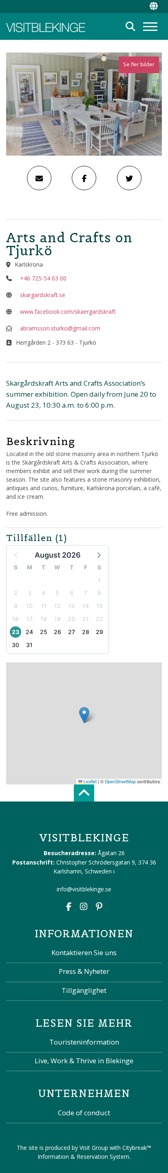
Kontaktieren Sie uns (84, 952)
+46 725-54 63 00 (43, 278)
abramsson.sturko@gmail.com (60, 328)
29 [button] (99, 631)
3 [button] (29, 592)
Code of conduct (84, 1112)
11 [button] (43, 605)
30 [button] (15, 644)
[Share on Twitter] (129, 178)
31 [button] (29, 644)
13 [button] (71, 605)
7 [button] (85, 592)
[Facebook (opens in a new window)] (68, 907)
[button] (98, 555)
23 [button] (15, 631)
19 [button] (57, 618)
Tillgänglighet (84, 990)
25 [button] (43, 631)
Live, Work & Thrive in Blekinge (84, 1060)
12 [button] (57, 605)
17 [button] (30, 618)
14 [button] (85, 605)
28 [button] (85, 631)
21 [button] (85, 618)
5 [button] (57, 592)
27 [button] (71, 631)
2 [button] (16, 592)
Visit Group (94, 1147)
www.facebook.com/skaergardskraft (68, 311)
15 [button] (99, 605)
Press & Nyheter (84, 971)
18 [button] (43, 618)
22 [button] (99, 618)
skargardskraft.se (42, 295)
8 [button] (99, 592)
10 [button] (29, 605)
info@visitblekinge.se (84, 889)
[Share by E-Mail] (39, 178)
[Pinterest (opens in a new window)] (99, 907)
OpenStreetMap (120, 781)
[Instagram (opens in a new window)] (83, 907)
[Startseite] (45, 26)
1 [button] (99, 579)
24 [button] (29, 631)
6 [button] (71, 592)
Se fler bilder (139, 64)
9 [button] (16, 605)
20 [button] (71, 618)
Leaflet (89, 781)
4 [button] (43, 592)
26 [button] (57, 631)
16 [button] (15, 618)
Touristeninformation (84, 1042)
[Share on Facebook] (84, 178)
